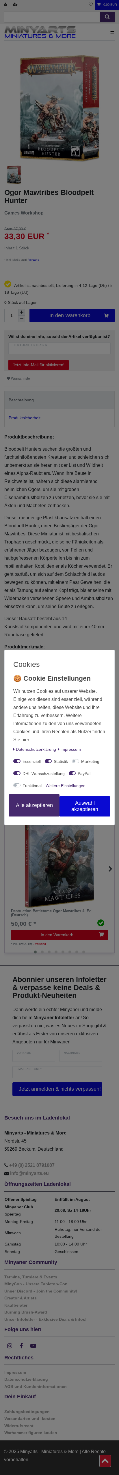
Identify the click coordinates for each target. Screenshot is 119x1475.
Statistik (61, 761)
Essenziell (32, 761)
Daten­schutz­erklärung (36, 749)
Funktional (32, 785)
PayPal (84, 773)
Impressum (70, 749)
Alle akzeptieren (34, 805)
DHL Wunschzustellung (44, 773)
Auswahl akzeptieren (84, 806)
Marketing (90, 761)
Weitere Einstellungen (65, 785)
